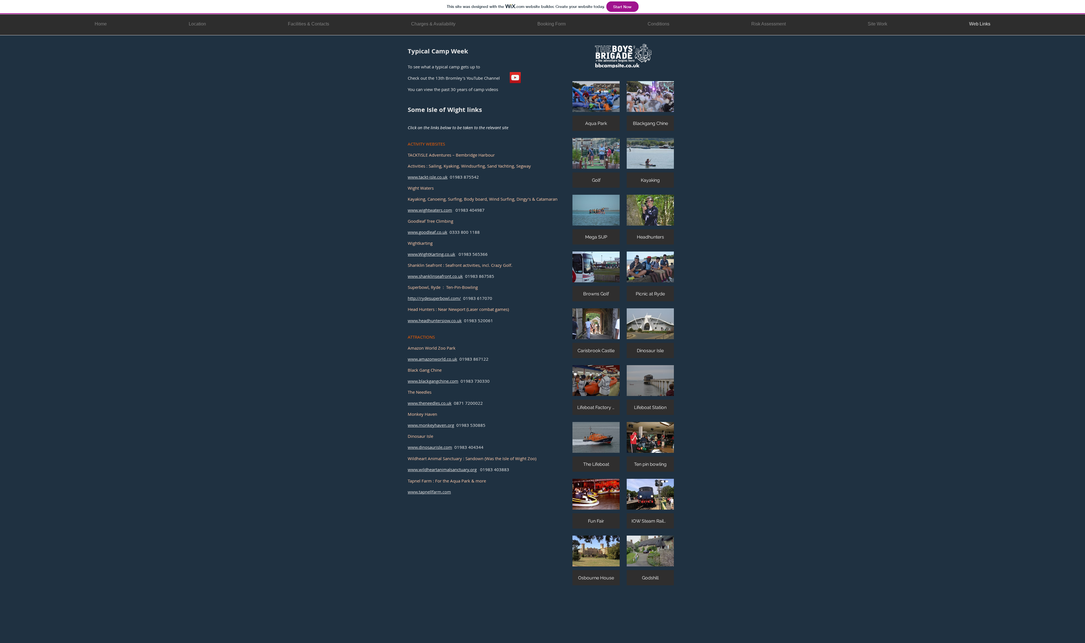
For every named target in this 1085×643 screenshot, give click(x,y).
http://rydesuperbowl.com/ (434, 298)
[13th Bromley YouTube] (515, 77)
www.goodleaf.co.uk (427, 232)
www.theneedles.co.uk (430, 403)
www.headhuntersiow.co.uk (435, 320)
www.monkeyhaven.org (431, 425)
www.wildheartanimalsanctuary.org (442, 469)
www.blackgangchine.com (433, 381)
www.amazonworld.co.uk (432, 359)
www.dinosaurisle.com (430, 447)
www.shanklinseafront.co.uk (435, 276)
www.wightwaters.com (430, 210)
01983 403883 (493, 469)
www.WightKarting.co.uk (431, 254)
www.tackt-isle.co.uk (428, 177)
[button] (596, 106)
